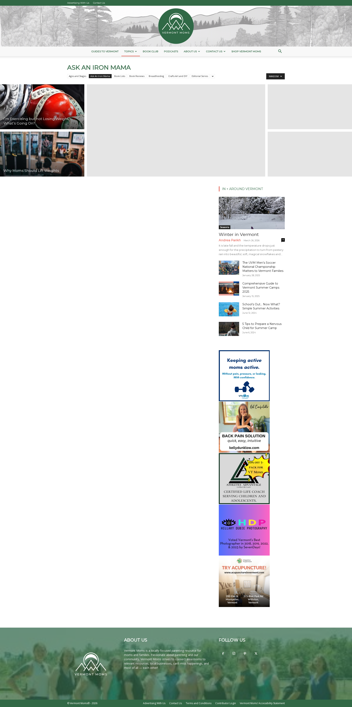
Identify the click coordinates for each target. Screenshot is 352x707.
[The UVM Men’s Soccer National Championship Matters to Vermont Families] (229, 268)
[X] (256, 654)
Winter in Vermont (239, 234)
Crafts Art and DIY (177, 76)
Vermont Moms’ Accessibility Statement (262, 703)
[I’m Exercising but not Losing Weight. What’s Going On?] (42, 106)
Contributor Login (225, 703)
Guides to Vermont (105, 51)
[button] (280, 52)
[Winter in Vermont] (252, 213)
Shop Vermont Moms (246, 51)
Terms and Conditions (198, 703)
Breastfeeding (156, 76)
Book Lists (119, 76)
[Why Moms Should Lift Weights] (42, 155)
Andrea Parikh (230, 240)
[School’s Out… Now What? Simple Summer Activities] (229, 309)
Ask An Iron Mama (100, 76)
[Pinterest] (245, 654)
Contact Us (99, 2)
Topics (129, 51)
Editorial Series (200, 76)
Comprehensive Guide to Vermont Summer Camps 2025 (260, 287)
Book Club (150, 51)
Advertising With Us (78, 2)
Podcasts (171, 51)
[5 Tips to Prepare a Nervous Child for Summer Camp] (229, 329)
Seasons (224, 227)
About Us (190, 51)
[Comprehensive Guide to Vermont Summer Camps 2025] (229, 288)
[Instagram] (234, 653)
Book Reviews (136, 76)
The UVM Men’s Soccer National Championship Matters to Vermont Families (262, 267)
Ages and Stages (77, 76)
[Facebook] (223, 654)
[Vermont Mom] (176, 26)
